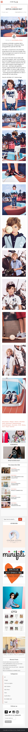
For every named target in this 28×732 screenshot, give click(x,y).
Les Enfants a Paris (21, 12)
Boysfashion (6, 421)
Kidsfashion (9, 423)
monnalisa (14, 425)
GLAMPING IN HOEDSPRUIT (10, 665)
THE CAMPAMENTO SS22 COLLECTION (17, 477)
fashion (17, 421)
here (20, 77)
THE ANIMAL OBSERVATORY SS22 (16, 505)
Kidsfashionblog (17, 423)
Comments (12, 13)
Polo (20, 425)
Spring (23, 425)
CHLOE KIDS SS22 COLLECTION (15, 470)
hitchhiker (22, 421)
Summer (12, 426)
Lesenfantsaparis (7, 425)
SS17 (4, 426)
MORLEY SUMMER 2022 (17, 490)
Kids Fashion (14, 7)
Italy (4, 423)
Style (8, 426)
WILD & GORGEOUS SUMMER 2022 (15, 484)
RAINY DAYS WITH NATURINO (15, 498)
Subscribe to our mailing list (13, 715)
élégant (12, 421)
